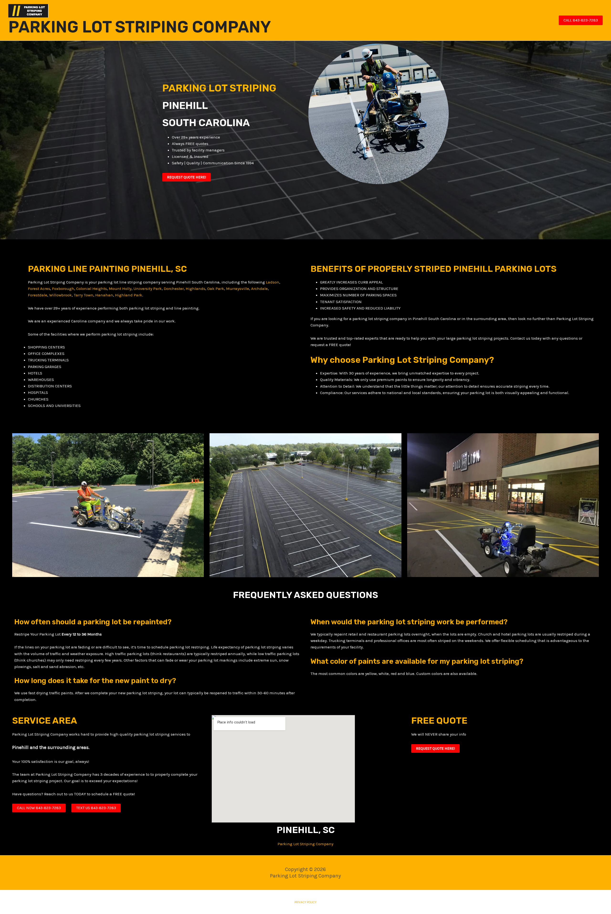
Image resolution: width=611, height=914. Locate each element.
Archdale (259, 288)
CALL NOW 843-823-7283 (39, 808)
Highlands (195, 288)
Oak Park (215, 288)
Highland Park (128, 295)
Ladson (272, 282)
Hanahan (104, 295)
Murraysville (237, 288)
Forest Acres (39, 288)
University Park (147, 288)
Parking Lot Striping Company (305, 843)
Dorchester (174, 288)
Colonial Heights (91, 288)
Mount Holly (120, 288)
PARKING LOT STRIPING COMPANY (139, 27)
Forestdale (37, 295)
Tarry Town (83, 295)
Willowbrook (60, 295)
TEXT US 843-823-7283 (96, 808)
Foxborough (63, 288)
